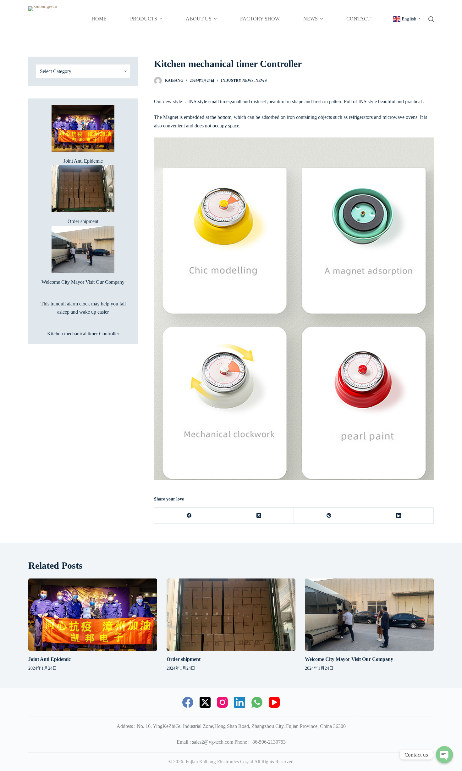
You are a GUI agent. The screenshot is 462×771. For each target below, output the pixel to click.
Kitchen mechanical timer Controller (83, 333)
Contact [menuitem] (358, 18)
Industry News (237, 80)
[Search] (431, 19)
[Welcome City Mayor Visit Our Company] (369, 614)
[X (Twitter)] (259, 516)
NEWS (261, 80)
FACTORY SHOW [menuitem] (260, 18)
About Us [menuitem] (199, 18)
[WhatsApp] (256, 702)
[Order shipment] (231, 614)
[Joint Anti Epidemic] (92, 614)
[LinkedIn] (399, 516)
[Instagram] (222, 702)
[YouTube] (274, 702)
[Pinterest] (329, 516)
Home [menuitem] (99, 18)
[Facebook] (189, 516)
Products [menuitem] (143, 18)
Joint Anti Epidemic (83, 161)
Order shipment (83, 221)
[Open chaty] (444, 754)
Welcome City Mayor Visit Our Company (82, 282)
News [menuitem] (310, 18)
